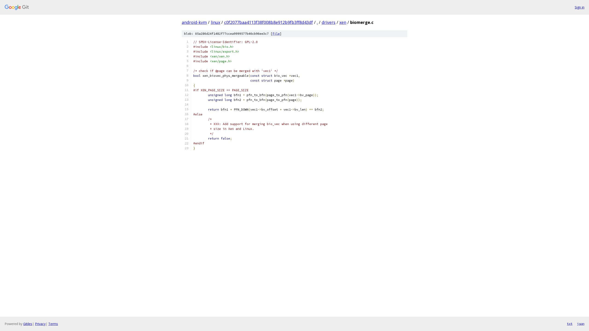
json (580, 324)
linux (215, 22)
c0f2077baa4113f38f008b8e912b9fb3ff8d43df (268, 22)
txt (569, 324)
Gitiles (27, 324)
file (276, 34)
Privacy (40, 324)
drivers (328, 22)
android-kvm (194, 22)
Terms (53, 324)
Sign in (579, 7)
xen (342, 22)
